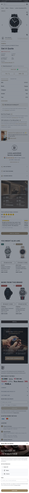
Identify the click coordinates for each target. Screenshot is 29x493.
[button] (17, 485)
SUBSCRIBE (14, 490)
